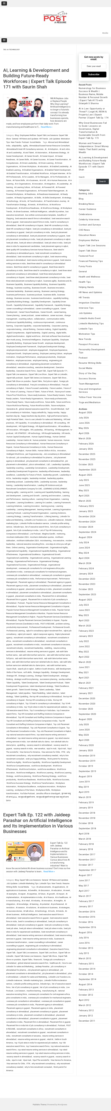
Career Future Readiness (29, 312)
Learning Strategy (14, 516)
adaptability (17, 146)
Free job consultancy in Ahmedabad (45, 385)
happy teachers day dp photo (33, 416)
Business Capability (15, 284)
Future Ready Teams (15, 402)
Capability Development (41, 302)
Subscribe (93, 74)
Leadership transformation (25, 485)
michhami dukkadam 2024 (28, 540)
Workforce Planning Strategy (44, 776)
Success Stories (87, 378)
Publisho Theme (39, 1104)
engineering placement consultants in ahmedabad (27, 949)
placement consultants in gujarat (43, 1018)
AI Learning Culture (22, 187)
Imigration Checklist (89, 302)
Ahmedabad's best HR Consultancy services (25, 149)
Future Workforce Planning (18, 405)
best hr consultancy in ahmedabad (32, 921)
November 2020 (87, 703)
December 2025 (87, 454)
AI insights (58, 901)
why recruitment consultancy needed (43, 755)
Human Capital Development (18, 437)
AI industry (35, 901)
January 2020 (86, 750)
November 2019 (87, 761)
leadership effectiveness (49, 471)
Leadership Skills (31, 482)
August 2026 (85, 412)
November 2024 (87, 521)
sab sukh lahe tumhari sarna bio (32, 655)
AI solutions (31, 907)
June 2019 (84, 781)
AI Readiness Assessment (48, 194)
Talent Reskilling (38, 693)
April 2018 (84, 833)
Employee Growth (14, 353)
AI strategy (66, 198)
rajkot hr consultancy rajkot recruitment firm (44, 631)
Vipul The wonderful (41, 1060)
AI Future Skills (19, 180)
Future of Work (47, 392)
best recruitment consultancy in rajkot (33, 257)
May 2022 (84, 651)
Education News (87, 235)
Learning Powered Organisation (36, 513)
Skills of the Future (14, 672)
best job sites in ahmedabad (31, 243)
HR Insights (24, 430)
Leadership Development (58, 468)
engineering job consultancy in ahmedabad (43, 946)
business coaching (22, 288)
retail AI (50, 1039)
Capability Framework (44, 305)
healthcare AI (55, 963)
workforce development (41, 766)
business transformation (41, 298)
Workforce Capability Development (56, 762)
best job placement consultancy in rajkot (53, 239)
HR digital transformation (46, 426)
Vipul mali (62, 748)
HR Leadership (36, 430)
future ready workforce (34, 402)
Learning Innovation (31, 506)
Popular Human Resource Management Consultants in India (31, 610)
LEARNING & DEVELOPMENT (55, 489)
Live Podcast (35, 534)
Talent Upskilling (21, 696)
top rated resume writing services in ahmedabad (38, 1050)
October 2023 (86, 589)
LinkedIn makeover (56, 520)
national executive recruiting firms (30, 544)
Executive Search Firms (26, 371)
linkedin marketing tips (33, 980)
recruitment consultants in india (26, 644)
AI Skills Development (51, 198)
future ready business (37, 395)
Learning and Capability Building (47, 492)
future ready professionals (56, 398)
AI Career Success (38, 159)
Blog (17, 135)
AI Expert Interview (57, 173)
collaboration (39, 319)
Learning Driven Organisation (48, 499)
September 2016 (87, 927)
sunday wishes (65, 679)
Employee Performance (26, 357)
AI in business (32, 180)
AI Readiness (30, 194)
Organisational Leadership (17, 558)
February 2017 (86, 901)
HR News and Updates (28, 139)
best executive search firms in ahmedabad (32, 218)
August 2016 (85, 932)
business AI (59, 939)
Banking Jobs (86, 193)
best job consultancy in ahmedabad (48, 229)
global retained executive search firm (34, 409)
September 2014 (87, 979)
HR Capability (21, 423)
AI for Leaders (28, 177)
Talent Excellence (62, 686)
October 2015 (86, 948)
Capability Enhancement (24, 305)
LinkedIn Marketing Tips (28, 883)
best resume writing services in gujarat (43, 260)
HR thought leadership (51, 433)
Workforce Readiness (26, 780)
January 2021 (86, 693)
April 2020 (84, 740)
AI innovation (37, 184)
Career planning (13, 315)
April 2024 (84, 558)
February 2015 (86, 963)
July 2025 (84, 480)
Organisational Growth (51, 554)
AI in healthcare (61, 897)
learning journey (47, 506)
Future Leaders (56, 388)
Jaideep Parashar (42, 966)
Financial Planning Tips (91, 261)
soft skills (27, 672)
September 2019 (87, 771)
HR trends (66, 433)
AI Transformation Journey (55, 201)
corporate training (14, 329)
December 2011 (87, 1021)
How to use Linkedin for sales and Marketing (43, 419)
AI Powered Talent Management (51, 191)
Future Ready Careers (56, 395)
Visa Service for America (30, 752)
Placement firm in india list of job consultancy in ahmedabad (32, 1025)
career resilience (42, 315)
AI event (66, 890)
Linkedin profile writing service (26, 984)
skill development (63, 669)
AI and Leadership (14, 153)
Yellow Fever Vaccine (90, 397)
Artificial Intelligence (38, 211)
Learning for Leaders (43, 502)
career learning (60, 312)
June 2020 (84, 729)
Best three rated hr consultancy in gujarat (31, 267)
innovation (61, 450)
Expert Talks (37, 381)
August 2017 (85, 875)
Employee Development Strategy (51, 346)
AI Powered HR (48, 187)
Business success (22, 298)
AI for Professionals (58, 177)
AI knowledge (22, 904)
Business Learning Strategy (53, 291)
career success (56, 315)
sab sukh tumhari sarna (56, 665)
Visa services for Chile (50, 752)
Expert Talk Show (59, 378)
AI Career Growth (32, 156)
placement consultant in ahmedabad (39, 1015)
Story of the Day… (88, 373)
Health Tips (85, 282)
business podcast (34, 295)
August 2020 (85, 719)
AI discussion (44, 890)
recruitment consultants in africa (30, 1029)
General (15, 139)
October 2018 (86, 823)
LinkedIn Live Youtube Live (36, 520)
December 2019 (87, 755)
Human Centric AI (24, 440)
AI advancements (43, 887)
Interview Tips (86, 308)
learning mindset (44, 509)
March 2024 (85, 563)
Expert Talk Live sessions (17, 374)
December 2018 (87, 813)
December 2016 (87, 911)
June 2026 (84, 423)
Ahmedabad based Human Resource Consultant (49, 146)
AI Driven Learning (45, 163)
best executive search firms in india (34, 222)
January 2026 (86, 449)
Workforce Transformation (43, 783)
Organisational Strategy (49, 561)
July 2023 (84, 605)
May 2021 (84, 672)
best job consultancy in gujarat (30, 925)
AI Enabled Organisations (32, 170)
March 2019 (85, 797)
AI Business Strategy (57, 153)
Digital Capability (59, 329)
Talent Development (30, 683)
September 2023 (87, 594)
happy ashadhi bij (39, 412)
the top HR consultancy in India (39, 700)
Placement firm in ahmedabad (54, 596)
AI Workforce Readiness (29, 208)
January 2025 (86, 511)
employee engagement (38, 350)
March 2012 (85, 1005)
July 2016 (84, 937)
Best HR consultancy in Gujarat (30, 225)
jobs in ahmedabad (37, 464)
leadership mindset (38, 478)
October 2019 (86, 766)
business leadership (15, 291)
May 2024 (84, 553)
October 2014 (86, 974)
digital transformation (16, 336)
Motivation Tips (87, 334)
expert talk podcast (15, 378)
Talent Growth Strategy (28, 690)
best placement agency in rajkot (54, 246)
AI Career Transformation (57, 159)
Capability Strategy (62, 305)
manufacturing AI (49, 991)
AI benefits (32, 890)
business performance (16, 295)
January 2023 (86, 636)
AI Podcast (35, 187)
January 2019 (86, 807)
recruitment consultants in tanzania (55, 644)
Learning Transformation (33, 516)
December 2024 (87, 516)
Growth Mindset (57, 409)
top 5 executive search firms (37, 1046)
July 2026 (84, 417)
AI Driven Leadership (28, 163)
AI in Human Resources (57, 180)
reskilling (48, 648)
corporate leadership (41, 326)
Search (82, 177)
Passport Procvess (89, 344)
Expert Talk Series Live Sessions (37, 378)
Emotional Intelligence (31, 340)
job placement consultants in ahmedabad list (45, 461)
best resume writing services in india (38, 939)
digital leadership (33, 333)
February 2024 (86, 568)
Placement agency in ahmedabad (32, 582)
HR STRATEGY (20, 433)
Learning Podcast (14, 513)
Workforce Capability (31, 762)
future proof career (63, 392)
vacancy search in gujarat (43, 1057)
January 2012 (86, 1015)
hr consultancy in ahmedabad (40, 423)
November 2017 (87, 859)
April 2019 (84, 792)
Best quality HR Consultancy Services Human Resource (29, 250)
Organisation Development (37, 547)
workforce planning (23, 776)
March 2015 (85, 958)
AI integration (50, 184)
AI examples (12, 894)
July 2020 (84, 724)
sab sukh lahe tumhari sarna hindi (29, 658)
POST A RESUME (47, 624)
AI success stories (14, 911)
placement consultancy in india (39, 589)
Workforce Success (60, 780)
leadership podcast (15, 482)
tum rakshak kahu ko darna (38, 742)
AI (46, 149)
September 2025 (87, 469)
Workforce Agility (14, 762)
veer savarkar (39, 748)
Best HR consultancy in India (56, 225)
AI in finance (49, 897)
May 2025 (84, 490)
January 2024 (86, 573)
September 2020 (87, 714)
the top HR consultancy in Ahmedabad (46, 696)
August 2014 (85, 984)
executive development (44, 367)
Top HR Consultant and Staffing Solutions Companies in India (32, 721)
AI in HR (42, 180)
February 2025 (86, 506)
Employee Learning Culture (51, 353)
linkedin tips (19, 527)
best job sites (12, 243)
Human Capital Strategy (41, 437)
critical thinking (29, 329)
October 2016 (86, 922)
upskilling (21, 745)
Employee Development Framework (21, 346)
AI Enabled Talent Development (58, 170)
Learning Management (26, 509)
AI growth (51, 894)
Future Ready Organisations (31, 398)
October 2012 (86, 995)
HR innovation (12, 430)
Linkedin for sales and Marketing (33, 977)
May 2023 (84, 615)
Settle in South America (44, 669)
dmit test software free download (56, 336)
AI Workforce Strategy (50, 208)
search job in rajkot (26, 669)
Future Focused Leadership (36, 388)
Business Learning (32, 291)
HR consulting (60, 423)
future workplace (58, 405)
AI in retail (26, 901)
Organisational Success (16, 565)
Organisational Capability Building (43, 551)
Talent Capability (13, 683)
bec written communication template (40, 215)
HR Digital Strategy (26, 426)
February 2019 (86, 802)
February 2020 (86, 745)
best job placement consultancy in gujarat (47, 236)
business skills (50, 295)
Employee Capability (50, 340)
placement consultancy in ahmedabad (45, 586)
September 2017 (87, 870)
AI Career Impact (47, 156)
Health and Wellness (89, 276)
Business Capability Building (36, 284)
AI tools (23, 201)
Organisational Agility (59, 547)
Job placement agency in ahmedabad (43, 970)
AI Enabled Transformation (18, 173)
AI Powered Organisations (26, 191)
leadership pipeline (55, 478)
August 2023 (85, 599)
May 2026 (84, 428)
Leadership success (48, 482)
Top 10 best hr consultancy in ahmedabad (42, 703)
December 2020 (87, 698)
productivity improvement (17, 627)
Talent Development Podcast (51, 683)
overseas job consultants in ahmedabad (23, 575)
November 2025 (87, 459)
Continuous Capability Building (19, 322)
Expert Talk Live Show (38, 374)
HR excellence (64, 426)
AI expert (22, 894)
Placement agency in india (17, 586)
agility (25, 146)
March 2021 (85, 683)
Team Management (89, 383)
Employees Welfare (28, 135)
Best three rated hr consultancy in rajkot (40, 270)
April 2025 (84, 495)
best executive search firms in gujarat (33, 918)
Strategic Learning (26, 676)
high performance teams (57, 416)
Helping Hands (86, 287)
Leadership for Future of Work (29, 475)
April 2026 (84, 433)
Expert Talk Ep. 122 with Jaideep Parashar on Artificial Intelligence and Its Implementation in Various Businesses (38, 823)
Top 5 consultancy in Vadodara (42, 710)
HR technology (34, 433)
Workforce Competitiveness (18, 766)
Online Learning (18, 547)
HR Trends (43, 139)
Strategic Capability (41, 672)
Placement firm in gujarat (17, 599)
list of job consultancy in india (25, 530)
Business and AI (64, 281)
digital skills (61, 333)
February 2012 (86, 1010)
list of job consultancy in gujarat (25, 987)
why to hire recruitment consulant (38, 1067)
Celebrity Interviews (89, 219)
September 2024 (87, 532)
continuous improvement (43, 322)
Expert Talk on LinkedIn (57, 374)
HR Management (62, 430)
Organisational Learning (40, 558)
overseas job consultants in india (20, 579)
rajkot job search (25, 634)
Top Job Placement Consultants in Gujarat (47, 728)
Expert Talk (41, 371)
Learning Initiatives (14, 506)
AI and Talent (28, 153)
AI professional (57, 904)
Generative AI (12, 409)
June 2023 (84, 610)
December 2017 (87, 854)
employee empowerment (17, 350)
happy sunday (53, 412)
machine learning (34, 991)
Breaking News (86, 204)
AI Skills (37, 198)
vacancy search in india (23, 748)
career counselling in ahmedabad (20, 309)
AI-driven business (21, 211)
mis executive (58, 540)
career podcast (27, 315)
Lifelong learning (52, 516)
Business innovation (56, 288)
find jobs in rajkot (50, 381)
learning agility (12, 492)
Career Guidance (87, 209)
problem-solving (63, 624)
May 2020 (84, 735)
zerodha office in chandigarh (48, 793)
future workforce (63, 402)
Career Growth (46, 312)
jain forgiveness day (33, 454)
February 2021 (86, 688)
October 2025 (86, 464)
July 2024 (84, 542)
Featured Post (86, 256)
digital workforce (33, 336)
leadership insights (20, 478)
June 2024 (84, 547)
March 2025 (85, 501)
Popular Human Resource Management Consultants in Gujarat (43, 606)
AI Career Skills (22, 159)
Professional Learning (16, 631)
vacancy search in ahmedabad (39, 745)
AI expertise (32, 894)
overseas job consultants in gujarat (56, 575)
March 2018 (85, 839)
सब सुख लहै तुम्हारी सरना (26, 797)
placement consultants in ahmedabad (35, 592)
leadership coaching (15, 468)
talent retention (53, 693)
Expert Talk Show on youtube (18, 381)
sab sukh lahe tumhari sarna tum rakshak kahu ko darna (35, 662)
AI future (41, 894)
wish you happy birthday (36, 759)
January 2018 (86, 849)
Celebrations (85, 214)
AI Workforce (42, 205)
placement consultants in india (28, 596)
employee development (55, 343)
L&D (48, 464)
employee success (23, 360)
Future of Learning (17, 392)
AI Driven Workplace (27, 166)
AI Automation (41, 153)
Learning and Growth (31, 496)
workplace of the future (24, 790)
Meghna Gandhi (48, 534)
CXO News (84, 230)
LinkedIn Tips (45, 883)
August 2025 (85, 475)
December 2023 (87, 579)
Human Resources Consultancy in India (30, 447)
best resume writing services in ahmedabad (36, 935)
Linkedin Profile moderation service (34, 523)
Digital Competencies (15, 333)
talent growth (12, 690)
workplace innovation (46, 786)
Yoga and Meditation (89, 402)
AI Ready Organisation (23, 198)
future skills (50, 402)
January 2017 (86, 906)
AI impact (60, 894)
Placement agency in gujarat (59, 582)
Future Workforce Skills (40, 405)
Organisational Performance (26, 561)
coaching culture (26, 319)
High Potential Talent (15, 419)
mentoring (61, 534)
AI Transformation (34, 201)
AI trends (31, 205)
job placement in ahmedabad (54, 973)
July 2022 (84, 641)
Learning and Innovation (51, 496)
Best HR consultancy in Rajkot (19, 229)
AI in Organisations (23, 184)
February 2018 (86, 844)
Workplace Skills (43, 790)
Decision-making (44, 329)
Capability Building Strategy (18, 302)
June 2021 (84, 667)
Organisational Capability (17, 551)
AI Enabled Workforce (39, 173)
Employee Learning (31, 353)
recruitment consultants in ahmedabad (28, 641)
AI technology (12, 201)
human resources (55, 440)
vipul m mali (51, 748)
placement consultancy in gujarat (44, 1011)
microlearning (45, 540)
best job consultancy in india (38, 232)
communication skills (55, 319)
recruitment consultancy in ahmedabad (30, 638)
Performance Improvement (46, 579)
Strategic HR (12, 676)
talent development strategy (41, 686)
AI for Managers (42, 177)
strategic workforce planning (26, 679)
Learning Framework (62, 502)
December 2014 (87, 969)
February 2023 (86, 631)
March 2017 (85, 896)
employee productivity (46, 357)
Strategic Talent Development (47, 676)
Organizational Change (37, 565)
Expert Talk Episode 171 (57, 371)
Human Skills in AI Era (47, 450)
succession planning (48, 679)
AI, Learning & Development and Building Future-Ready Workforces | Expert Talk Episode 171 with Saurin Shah (37, 78)
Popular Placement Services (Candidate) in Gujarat (39, 620)
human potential (39, 440)
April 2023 (84, 620)
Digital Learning (48, 333)
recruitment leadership (33, 648)
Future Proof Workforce (16, 395)
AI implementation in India (31, 897)
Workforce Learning (45, 773)
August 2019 (85, 776)
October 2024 (86, 527)
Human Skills (31, 450)
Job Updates (54, 139)
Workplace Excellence (26, 786)
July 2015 (84, 953)
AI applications (58, 887)
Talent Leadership (46, 690)
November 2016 (87, 917)
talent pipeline (24, 693)
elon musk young (14, 340)
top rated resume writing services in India (52, 1053)
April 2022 (84, 657)
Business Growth (39, 288)
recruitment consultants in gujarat (32, 1032)
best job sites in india (53, 243)
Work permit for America (57, 759)
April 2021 (84, 677)
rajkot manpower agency (43, 634)
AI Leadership (63, 184)
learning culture (28, 499)
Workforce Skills (44, 780)
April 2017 (84, 891)
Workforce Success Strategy (18, 783)
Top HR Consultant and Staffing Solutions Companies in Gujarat (44, 717)
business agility (50, 281)
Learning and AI (26, 492)
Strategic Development (60, 672)
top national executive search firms (21, 735)
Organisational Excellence (29, 554)
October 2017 (86, 865)
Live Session (20, 991)
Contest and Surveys (90, 224)
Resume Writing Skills (90, 363)
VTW (63, 752)
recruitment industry (15, 648)
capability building (60, 298)
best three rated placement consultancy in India (45, 277)
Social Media (35, 142)
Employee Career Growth (33, 343)
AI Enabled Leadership (59, 166)
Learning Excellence (25, 502)
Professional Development (40, 627)
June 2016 (84, 943)
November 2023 (87, 584)
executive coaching (26, 367)
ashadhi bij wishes (56, 211)
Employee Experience (58, 350)
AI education (43, 166)
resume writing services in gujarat (41, 651)
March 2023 (85, 625)
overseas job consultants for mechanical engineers (45, 572)
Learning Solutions (58, 513)
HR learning (49, 430)
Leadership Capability (61, 464)
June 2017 (84, 880)
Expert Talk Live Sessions (47, 135)
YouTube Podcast (27, 793)
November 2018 (87, 818)
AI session (20, 907)
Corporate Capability (22, 326)
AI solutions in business (48, 907)
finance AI (38, 959)
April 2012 (84, 1000)
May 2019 (84, 787)
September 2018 (87, 828)
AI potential (44, 904)
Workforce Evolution (27, 769)
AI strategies (64, 907)
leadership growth (50, 475)
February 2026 (86, 443)
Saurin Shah (11, 669)
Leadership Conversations (36, 468)
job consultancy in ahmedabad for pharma (34, 457)
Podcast (25, 142)
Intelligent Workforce (15, 454)
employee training (40, 360)
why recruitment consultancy (43, 1063)
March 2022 (85, 662)
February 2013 (86, 989)
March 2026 (85, 438)
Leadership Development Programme (22, 471)
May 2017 (84, 885)
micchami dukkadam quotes (42, 537)
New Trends (16, 142)
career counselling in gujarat (47, 309)
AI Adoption (53, 149)
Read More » (46, 127)
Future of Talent (33, 392)
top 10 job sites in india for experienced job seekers (45, 707)
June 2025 (84, 485)
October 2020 (86, 709)
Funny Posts (85, 266)
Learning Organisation (61, 509)
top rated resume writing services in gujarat (36, 738)
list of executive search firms (37, 527)
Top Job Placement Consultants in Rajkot (54, 731)
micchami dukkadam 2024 (17, 537)
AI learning (34, 904)
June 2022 (84, 646)
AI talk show (28, 911)
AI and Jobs (65, 149)
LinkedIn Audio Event (90, 318)
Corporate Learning (60, 326)
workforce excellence (47, 769)
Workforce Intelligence (25, 773)
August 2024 (85, 537)
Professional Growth (61, 627)
